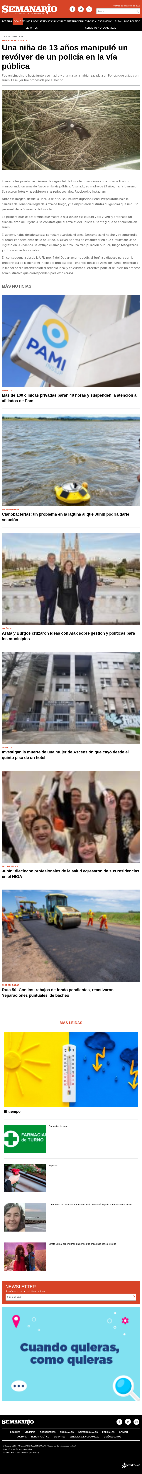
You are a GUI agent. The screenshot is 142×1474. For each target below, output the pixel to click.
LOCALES (18, 21)
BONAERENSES (43, 21)
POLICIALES (94, 21)
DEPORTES (32, 28)
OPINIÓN (105, 21)
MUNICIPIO (29, 21)
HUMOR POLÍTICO (130, 21)
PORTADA (7, 21)
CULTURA (115, 21)
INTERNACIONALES (77, 21)
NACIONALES (59, 21)
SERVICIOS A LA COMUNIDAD (100, 28)
